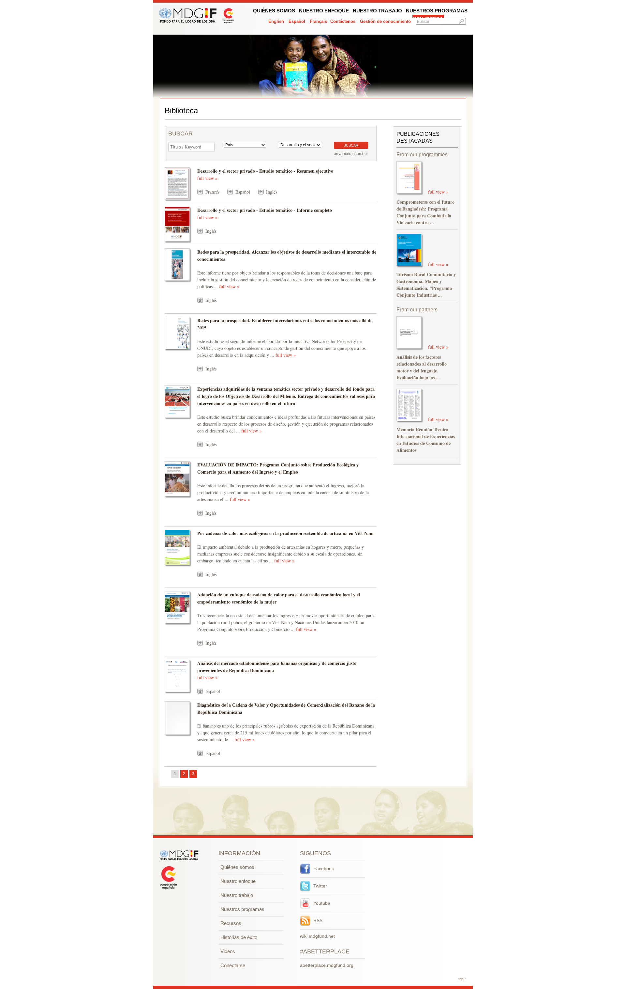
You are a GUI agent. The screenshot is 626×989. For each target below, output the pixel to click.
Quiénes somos (274, 10)
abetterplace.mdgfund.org (326, 965)
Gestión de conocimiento (385, 21)
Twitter (319, 885)
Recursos (230, 923)
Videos (227, 951)
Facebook (323, 868)
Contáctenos (342, 21)
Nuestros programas (437, 10)
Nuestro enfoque (324, 10)
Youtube (321, 903)
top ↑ (462, 979)
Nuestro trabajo (377, 10)
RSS (317, 920)
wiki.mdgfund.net (317, 936)
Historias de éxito (238, 937)
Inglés (271, 192)
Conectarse (232, 965)
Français (318, 21)
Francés (212, 192)
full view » (207, 178)
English (276, 21)
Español (297, 21)
